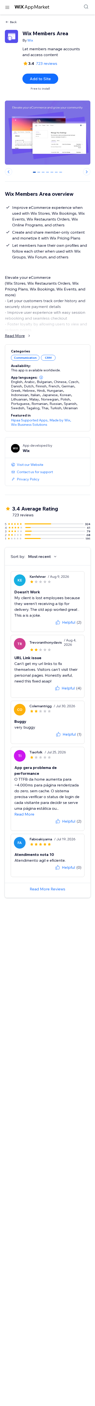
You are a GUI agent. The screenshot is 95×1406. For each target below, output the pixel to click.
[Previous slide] (8, 171)
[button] (41, 377)
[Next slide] (86, 171)
